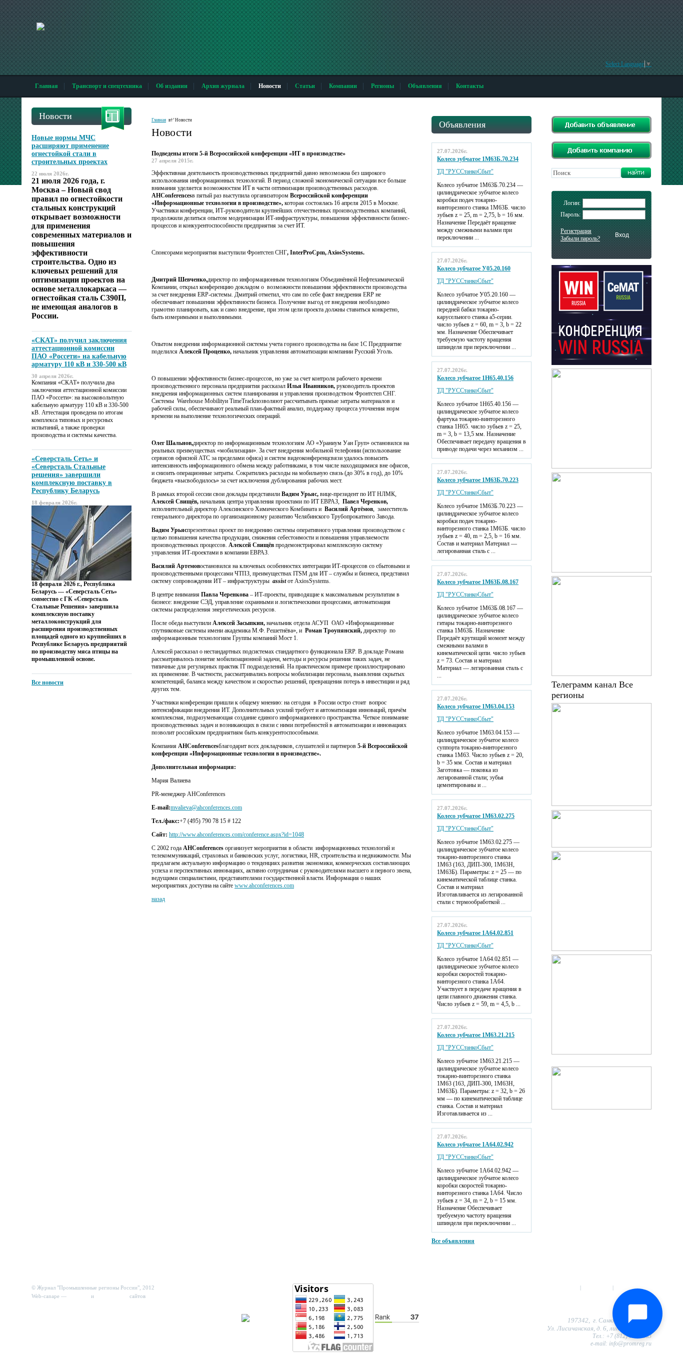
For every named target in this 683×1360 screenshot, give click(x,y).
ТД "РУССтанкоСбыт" (465, 171)
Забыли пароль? (580, 238)
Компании (343, 86)
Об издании (172, 86)
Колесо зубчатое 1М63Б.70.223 (477, 480)
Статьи (305, 86)
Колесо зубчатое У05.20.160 (473, 268)
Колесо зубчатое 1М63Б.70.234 (477, 159)
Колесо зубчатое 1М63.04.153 (475, 706)
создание (79, 1296)
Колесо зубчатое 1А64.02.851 (475, 933)
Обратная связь (633, 1287)
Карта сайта (596, 1287)
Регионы (382, 86)
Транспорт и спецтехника (107, 86)
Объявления (425, 86)
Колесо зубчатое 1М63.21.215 (475, 1035)
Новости (269, 86)
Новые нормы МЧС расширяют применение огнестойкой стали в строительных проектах (70, 150)
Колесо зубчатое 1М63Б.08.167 (477, 582)
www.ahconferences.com (264, 885)
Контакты (470, 86)
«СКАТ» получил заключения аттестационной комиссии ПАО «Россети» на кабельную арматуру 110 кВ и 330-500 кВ (79, 352)
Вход (622, 235)
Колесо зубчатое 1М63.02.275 (475, 816)
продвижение (112, 1296)
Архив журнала (223, 86)
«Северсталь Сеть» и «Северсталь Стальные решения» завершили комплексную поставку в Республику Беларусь (72, 474)
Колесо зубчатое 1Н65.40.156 (475, 378)
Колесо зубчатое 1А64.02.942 (475, 1144)
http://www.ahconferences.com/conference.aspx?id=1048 (236, 834)
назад (158, 899)
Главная (46, 86)
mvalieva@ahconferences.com (206, 807)
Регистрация (576, 231)
